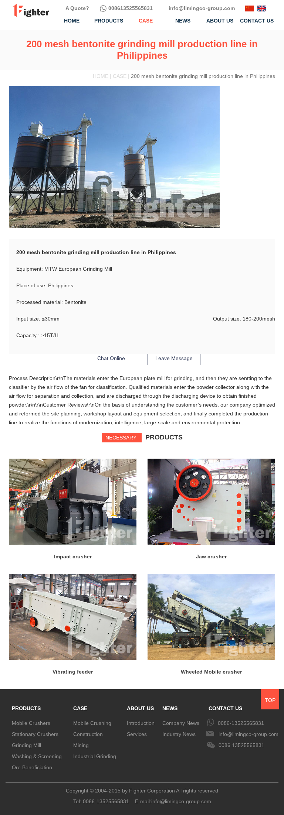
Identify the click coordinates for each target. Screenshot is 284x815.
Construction (88, 734)
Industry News (179, 734)
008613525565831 (130, 8)
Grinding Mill (26, 745)
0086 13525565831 (241, 745)
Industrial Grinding (94, 756)
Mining (81, 745)
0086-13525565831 (241, 723)
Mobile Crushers (31, 723)
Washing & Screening (37, 756)
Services (137, 734)
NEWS (170, 708)
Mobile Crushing (92, 723)
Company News (180, 723)
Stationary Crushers (35, 734)
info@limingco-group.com (201, 8)
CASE (80, 708)
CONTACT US (225, 708)
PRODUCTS (26, 708)
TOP (270, 700)
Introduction (141, 723)
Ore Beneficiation (32, 767)
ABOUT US (140, 708)
